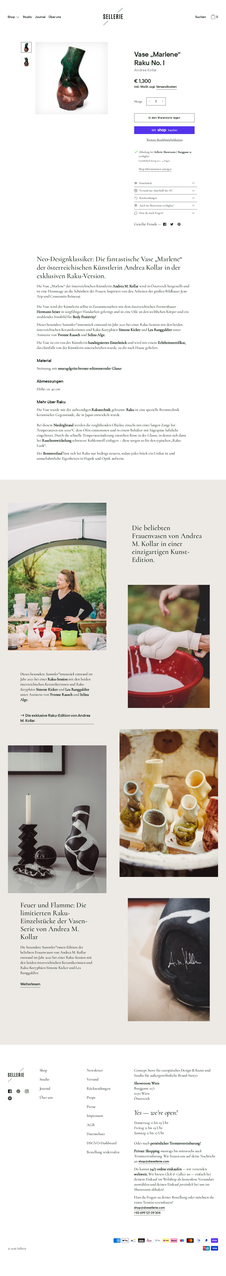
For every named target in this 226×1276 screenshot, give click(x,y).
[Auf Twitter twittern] (172, 224)
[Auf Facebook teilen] (164, 224)
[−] (150, 101)
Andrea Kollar (145, 70)
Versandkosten (166, 86)
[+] (163, 101)
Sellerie (21, 1248)
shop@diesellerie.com (153, 1161)
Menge (138, 101)
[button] (200, 17)
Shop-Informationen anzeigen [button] (155, 169)
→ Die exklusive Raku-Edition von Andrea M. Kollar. (55, 718)
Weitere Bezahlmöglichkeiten (164, 140)
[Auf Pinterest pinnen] (179, 224)
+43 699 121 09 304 (147, 1212)
